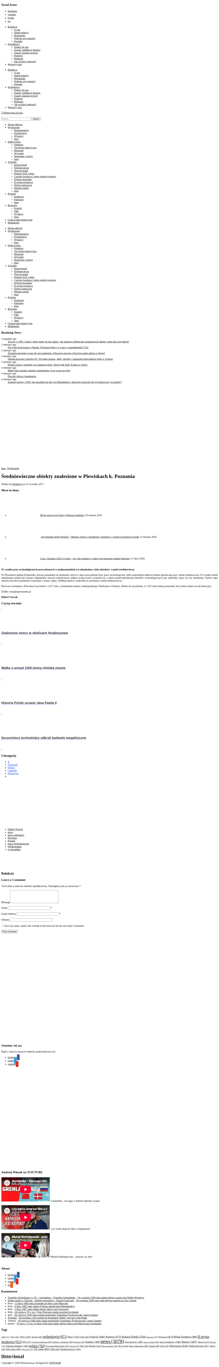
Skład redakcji (21, 32)
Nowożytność (21, 170)
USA (164, 1346)
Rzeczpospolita (110, 1346)
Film (16, 211)
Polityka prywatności (24, 38)
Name (4, 908)
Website (5, 919)
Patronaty (19, 199)
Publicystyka (14, 142)
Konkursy (19, 196)
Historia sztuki (21, 188)
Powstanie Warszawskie (57, 1346)
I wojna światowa (42, 1342)
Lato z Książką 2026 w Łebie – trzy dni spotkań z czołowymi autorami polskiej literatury (85, 558)
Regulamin (19, 35)
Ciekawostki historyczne (20, 219)
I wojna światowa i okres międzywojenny (35, 176)
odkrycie (203, 1342)
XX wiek (41, 1349)
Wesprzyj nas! (15, 64)
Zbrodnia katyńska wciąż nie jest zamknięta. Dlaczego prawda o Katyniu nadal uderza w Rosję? (56, 353)
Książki (18, 208)
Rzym (123, 1346)
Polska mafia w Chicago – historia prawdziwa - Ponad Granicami (41, 1300)
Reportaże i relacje (23, 156)
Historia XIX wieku (24, 173)
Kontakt (18, 41)
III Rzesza (164, 1337)
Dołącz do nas (21, 47)
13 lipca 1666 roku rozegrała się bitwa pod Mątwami (41, 1303)
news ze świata (151, 1342)
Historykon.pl (12, 1356)
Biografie (19, 150)
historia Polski (134, 1336)
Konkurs (79, 1342)
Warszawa (179, 1345)
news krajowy (134, 1342)
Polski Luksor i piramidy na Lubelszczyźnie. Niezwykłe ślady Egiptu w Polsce (48, 364)
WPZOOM (55, 1363)
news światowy (170, 1342)
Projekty (12, 193)
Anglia (36, 1337)
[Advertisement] (51, 802)
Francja (97, 1336)
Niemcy (189, 1341)
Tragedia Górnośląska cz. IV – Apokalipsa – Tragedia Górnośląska (41, 1297)
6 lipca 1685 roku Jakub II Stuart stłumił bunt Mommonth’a (45, 1306)
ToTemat (12, 1317)
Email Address (8, 913)
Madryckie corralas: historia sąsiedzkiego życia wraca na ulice (39, 370)
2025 (25, 1337)
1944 (5, 1337)
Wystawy (19, 136)
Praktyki (18, 55)
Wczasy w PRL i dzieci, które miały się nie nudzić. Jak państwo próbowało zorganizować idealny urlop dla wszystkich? (68, 341)
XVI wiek (27, 1349)
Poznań (74, 1346)
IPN (27, 1342)
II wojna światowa (23, 182)
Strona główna (15, 124)
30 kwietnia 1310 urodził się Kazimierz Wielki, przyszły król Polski (53, 1317)
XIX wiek (13, 1349)
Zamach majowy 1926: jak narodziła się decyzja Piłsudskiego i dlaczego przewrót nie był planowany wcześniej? (65, 382)
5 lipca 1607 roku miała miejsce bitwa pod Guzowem (42, 1309)
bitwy (74, 1336)
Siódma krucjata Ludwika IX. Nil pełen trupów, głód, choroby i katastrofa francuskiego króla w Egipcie (60, 359)
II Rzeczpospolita (23, 179)
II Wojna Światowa (184, 1336)
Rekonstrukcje (21, 130)
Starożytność (20, 165)
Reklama (18, 58)
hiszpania (152, 1337)
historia (113, 1336)
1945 (14, 1337)
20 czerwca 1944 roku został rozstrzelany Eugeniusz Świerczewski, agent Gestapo (56, 1315)
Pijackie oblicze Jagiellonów (22, 376)
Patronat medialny (17, 1346)
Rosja (95, 1346)
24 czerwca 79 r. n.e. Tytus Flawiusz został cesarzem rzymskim (47, 1312)
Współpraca (14, 44)
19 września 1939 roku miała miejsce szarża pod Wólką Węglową (110, 1297)
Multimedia (13, 222)
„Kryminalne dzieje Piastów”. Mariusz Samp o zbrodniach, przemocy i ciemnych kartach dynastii (89, 537)
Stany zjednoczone (138, 1346)
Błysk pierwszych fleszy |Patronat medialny (62, 515)
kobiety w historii (63, 1342)
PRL (84, 1346)
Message (5, 902)
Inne (16, 139)
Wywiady (19, 153)
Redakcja (12, 27)
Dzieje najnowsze (23, 185)
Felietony (19, 144)
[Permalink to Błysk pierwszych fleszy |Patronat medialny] (24, 515)
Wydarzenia (14, 127)
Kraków (92, 1342)
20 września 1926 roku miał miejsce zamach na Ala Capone (106, 1300)
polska (37, 1345)
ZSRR (54, 1349)
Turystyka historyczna (25, 147)
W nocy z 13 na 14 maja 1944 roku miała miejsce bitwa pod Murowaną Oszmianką (59, 1323)
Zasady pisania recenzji (26, 52)
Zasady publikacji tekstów (27, 50)
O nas (17, 29)
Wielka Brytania (199, 1346)
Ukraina (154, 1346)
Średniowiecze (21, 167)
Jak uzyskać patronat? (25, 61)
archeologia (55, 1336)
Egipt (84, 1337)
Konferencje (20, 133)
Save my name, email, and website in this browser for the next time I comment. (44, 925)
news (112, 1341)
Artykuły (12, 162)
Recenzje (12, 205)
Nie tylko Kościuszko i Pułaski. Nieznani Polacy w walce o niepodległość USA (48, 347)
